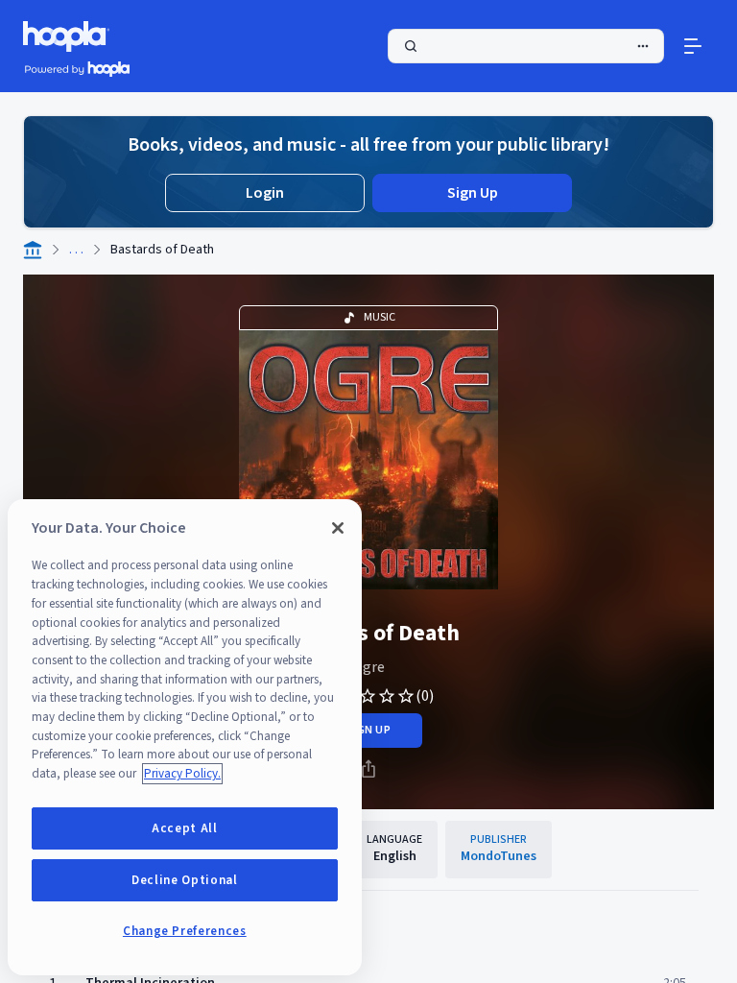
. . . (76, 249)
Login (265, 193)
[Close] (338, 528)
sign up (368, 730)
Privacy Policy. (182, 773)
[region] (185, 737)
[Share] (368, 769)
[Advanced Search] (643, 46)
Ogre (368, 667)
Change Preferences (185, 931)
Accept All (185, 828)
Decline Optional (184, 880)
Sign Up (472, 193)
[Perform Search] (526, 46)
